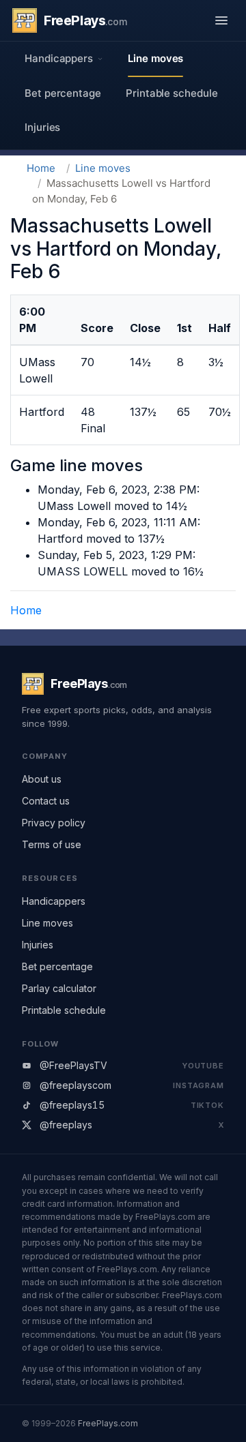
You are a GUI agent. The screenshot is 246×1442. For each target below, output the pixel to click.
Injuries (42, 127)
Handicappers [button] (59, 58)
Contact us (46, 801)
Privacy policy (53, 822)
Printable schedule (172, 93)
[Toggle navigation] (221, 20)
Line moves (155, 58)
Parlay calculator (59, 988)
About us (42, 779)
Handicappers (53, 901)
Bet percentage (63, 93)
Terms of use (51, 844)
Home (41, 168)
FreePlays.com (108, 1423)
